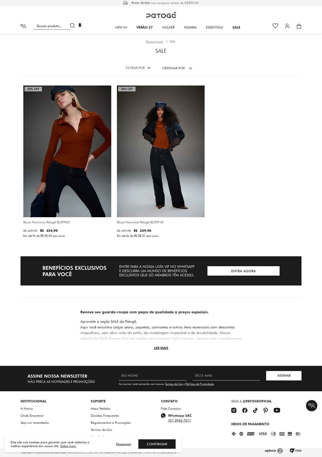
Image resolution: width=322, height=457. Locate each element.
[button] (80, 26)
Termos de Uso (174, 384)
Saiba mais (68, 446)
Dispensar (123, 444)
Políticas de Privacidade (200, 384)
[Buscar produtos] (73, 26)
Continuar (157, 444)
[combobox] (55, 26)
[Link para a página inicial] (154, 42)
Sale (172, 41)
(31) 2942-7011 (179, 420)
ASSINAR (284, 375)
